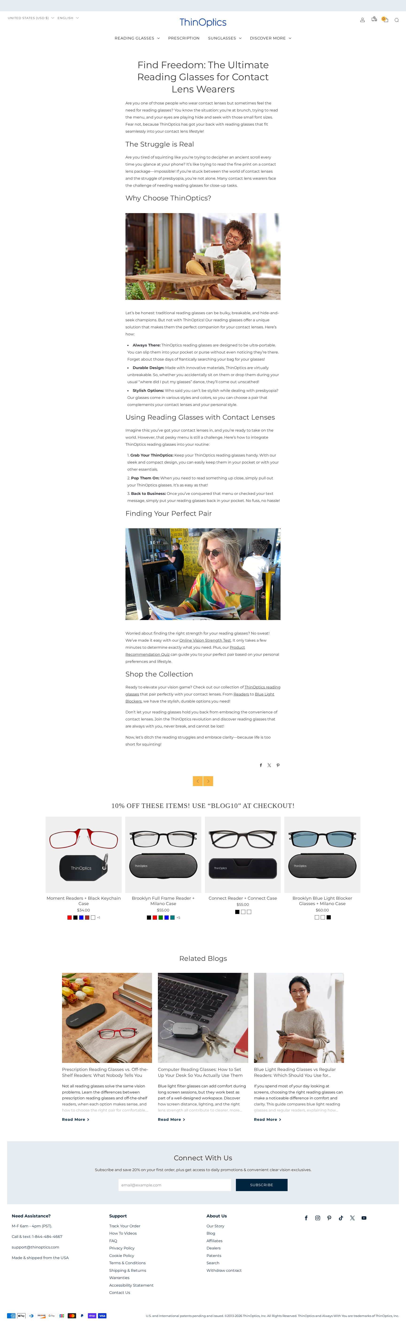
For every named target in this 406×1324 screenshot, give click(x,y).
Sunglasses (222, 38)
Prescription (184, 38)
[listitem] (203, 5)
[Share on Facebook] (260, 765)
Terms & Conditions (127, 1263)
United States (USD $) (28, 18)
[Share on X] (269, 765)
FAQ (113, 1241)
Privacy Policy (122, 1248)
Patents (214, 1255)
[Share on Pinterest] (278, 765)
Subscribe (261, 1185)
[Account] (362, 20)
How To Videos (123, 1233)
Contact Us (119, 1292)
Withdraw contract (224, 1270)
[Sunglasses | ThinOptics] (203, 574)
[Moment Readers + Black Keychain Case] (84, 855)
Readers (241, 694)
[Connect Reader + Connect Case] (243, 855)
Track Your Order (124, 1226)
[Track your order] (374, 18)
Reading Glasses (134, 38)
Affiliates (215, 1241)
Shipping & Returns (127, 1270)
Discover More (268, 38)
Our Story (215, 1226)
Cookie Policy (121, 1255)
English (66, 18)
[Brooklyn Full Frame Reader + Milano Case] (163, 855)
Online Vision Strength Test (205, 640)
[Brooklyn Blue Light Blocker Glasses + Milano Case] (322, 855)
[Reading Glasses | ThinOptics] (203, 256)
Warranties (119, 1278)
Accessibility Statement (131, 1285)
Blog (211, 1233)
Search (213, 1263)
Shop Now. (265, 5)
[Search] (396, 20)
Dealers (214, 1248)
